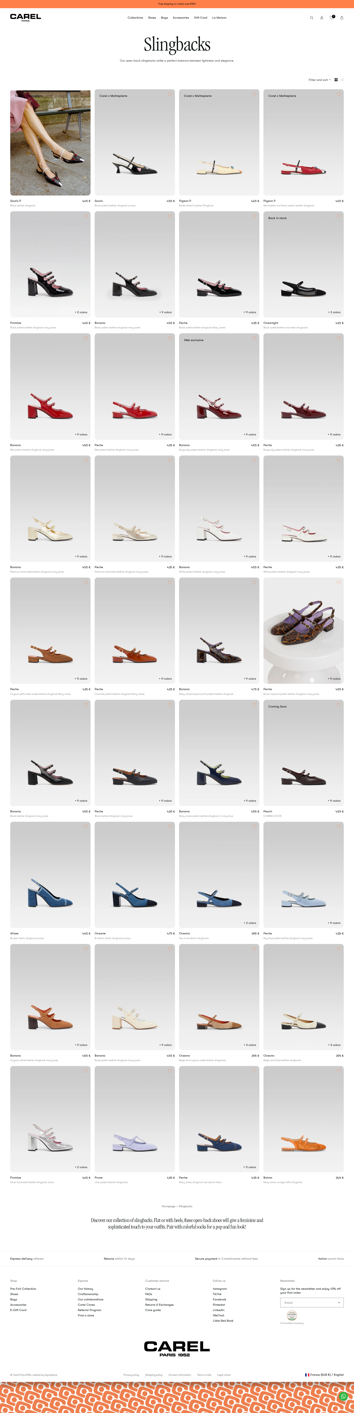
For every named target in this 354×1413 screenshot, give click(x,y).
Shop (13, 1280)
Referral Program (89, 1310)
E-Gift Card (18, 1310)
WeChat (218, 1315)
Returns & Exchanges (159, 1304)
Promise (22, 323)
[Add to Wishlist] (86, 94)
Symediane (51, 1374)
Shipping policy (153, 1374)
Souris (106, 201)
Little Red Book (223, 1320)
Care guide (153, 1310)
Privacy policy (131, 1374)
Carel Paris (19, 1374)
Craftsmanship (88, 1294)
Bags (13, 1299)
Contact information (180, 1374)
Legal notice (224, 1374)
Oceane (107, 933)
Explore (83, 1280)
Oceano (192, 933)
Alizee (21, 933)
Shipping (151, 1299)
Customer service (157, 1280)
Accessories (18, 1304)
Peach (274, 811)
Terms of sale (204, 1374)
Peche (190, 323)
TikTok (217, 1294)
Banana (107, 323)
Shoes (14, 1294)
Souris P (22, 201)
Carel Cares (86, 1304)
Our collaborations (90, 1299)
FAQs (148, 1294)
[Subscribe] (339, 1302)
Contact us (152, 1288)
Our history (85, 1288)
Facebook (219, 1299)
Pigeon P (192, 201)
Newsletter (287, 1280)
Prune (106, 1177)
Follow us (219, 1280)
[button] (135, 17)
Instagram (220, 1288)
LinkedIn (218, 1310)
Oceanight (278, 323)
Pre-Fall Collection (23, 1288)
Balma (274, 1177)
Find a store (86, 1315)
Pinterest (219, 1304)
